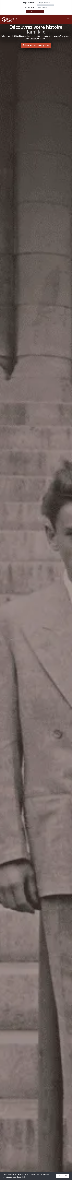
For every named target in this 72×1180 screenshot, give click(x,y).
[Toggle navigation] (67, 19)
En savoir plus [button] (21, 1177)
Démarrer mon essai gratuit (36, 45)
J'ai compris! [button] (63, 1176)
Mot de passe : (30, 7)
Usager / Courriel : (28, 3)
